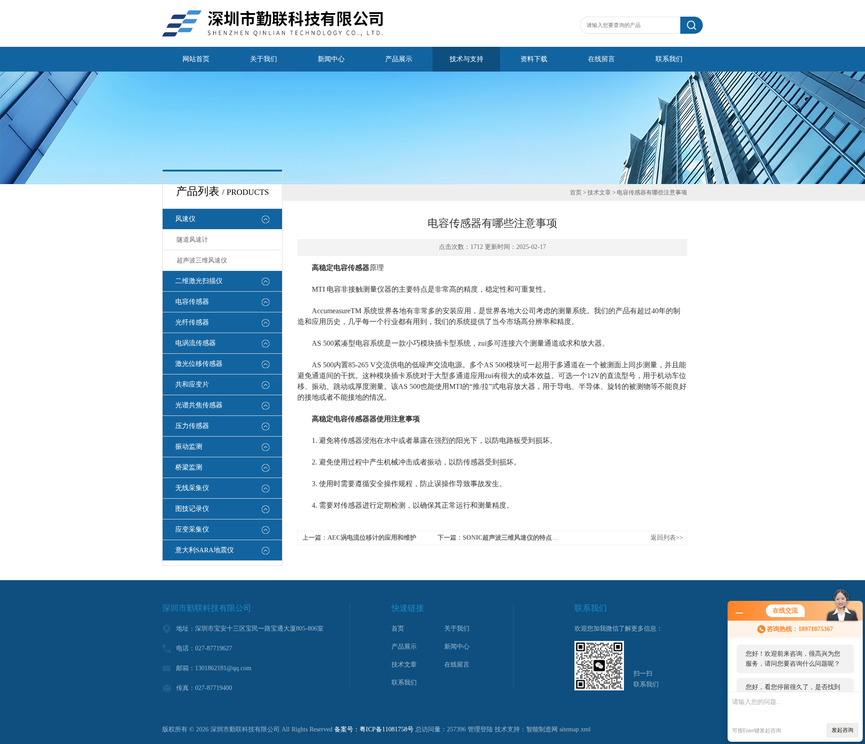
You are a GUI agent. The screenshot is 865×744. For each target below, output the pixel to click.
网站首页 (195, 59)
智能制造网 (542, 729)
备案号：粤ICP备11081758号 (374, 729)
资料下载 (533, 59)
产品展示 (398, 59)
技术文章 (599, 192)
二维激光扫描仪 (199, 280)
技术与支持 (466, 59)
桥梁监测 (188, 467)
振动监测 (188, 446)
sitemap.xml (575, 729)
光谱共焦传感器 (199, 405)
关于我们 (263, 59)
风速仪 (185, 218)
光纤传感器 (192, 322)
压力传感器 (192, 425)
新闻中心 (331, 59)
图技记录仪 (192, 508)
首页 (576, 192)
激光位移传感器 (199, 363)
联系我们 (669, 59)
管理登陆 (480, 729)
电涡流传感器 (195, 343)
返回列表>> (667, 537)
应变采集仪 (192, 529)
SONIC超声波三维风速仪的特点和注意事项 (523, 537)
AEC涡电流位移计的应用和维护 (372, 537)
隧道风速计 (192, 239)
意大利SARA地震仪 (204, 550)
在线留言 (601, 59)
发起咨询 (842, 730)
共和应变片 (192, 384)
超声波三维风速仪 (202, 260)
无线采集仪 (192, 487)
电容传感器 (192, 301)
